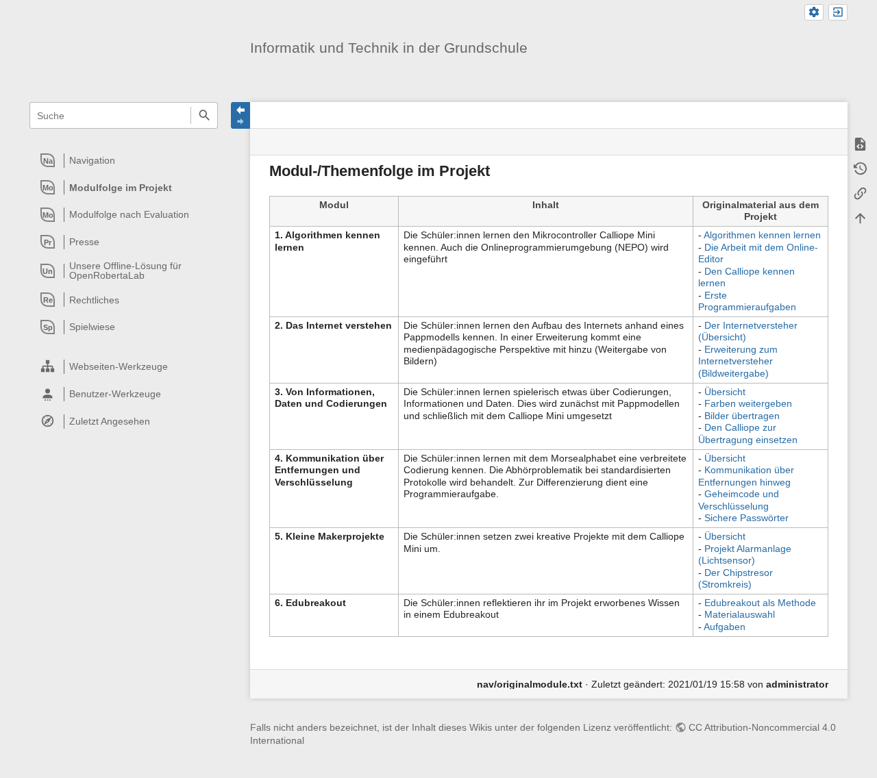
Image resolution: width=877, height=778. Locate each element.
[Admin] (814, 12)
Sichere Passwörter (746, 517)
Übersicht (724, 391)
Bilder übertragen (742, 415)
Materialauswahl (739, 614)
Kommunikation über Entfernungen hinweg (746, 476)
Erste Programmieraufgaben (747, 301)
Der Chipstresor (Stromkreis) (735, 578)
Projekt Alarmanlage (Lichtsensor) (744, 554)
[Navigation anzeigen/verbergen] (240, 115)
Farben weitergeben (748, 403)
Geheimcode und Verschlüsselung (738, 500)
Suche (203, 115)
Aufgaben (724, 626)
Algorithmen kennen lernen (762, 234)
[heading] (124, 160)
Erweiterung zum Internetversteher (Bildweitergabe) (738, 361)
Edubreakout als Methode (760, 602)
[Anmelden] (838, 12)
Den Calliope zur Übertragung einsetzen (748, 433)
